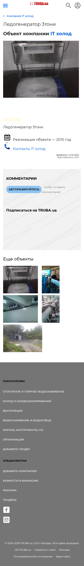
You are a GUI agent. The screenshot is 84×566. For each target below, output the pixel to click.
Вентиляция (13, 410)
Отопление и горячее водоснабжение (33, 391)
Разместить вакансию (20, 480)
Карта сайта (63, 556)
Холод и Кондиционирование (27, 401)
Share (12, 107)
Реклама (10, 490)
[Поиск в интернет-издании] (68, 5)
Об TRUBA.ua (23, 549)
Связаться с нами (44, 549)
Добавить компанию (20, 471)
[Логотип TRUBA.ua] (39, 3)
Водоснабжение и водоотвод (27, 420)
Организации (13, 439)
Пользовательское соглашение (33, 556)
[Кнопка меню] (5, 5)
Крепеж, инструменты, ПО (23, 429)
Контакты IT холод (29, 149)
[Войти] (77, 5)
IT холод (61, 33)
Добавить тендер (16, 449)
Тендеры (9, 499)
